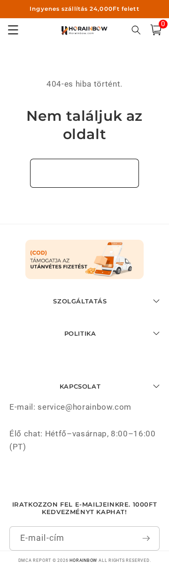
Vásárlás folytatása (85, 173)
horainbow (83, 560)
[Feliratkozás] (146, 538)
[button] (156, 30)
